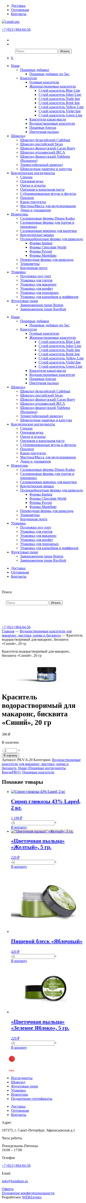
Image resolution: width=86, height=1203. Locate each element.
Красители (28, 78)
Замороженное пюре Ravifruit (43, 309)
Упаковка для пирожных (39, 293)
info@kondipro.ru (15, 1181)
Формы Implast (40, 243)
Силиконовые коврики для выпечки (48, 231)
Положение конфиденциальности (28, 1193)
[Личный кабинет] (14, 40)
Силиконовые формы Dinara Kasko (47, 218)
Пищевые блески (42, 128)
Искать (65, 51)
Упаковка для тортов (36, 280)
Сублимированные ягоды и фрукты (48, 194)
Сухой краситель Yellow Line (61, 107)
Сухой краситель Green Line (60, 115)
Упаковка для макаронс (38, 284)
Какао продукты (33, 202)
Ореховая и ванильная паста (42, 189)
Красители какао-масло (47, 119)
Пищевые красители (38, 772)
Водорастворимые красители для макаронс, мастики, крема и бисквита (37, 633)
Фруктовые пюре (24, 301)
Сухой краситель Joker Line (60, 95)
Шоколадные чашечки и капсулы (46, 169)
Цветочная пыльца (44, 132)
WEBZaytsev (32, 1197)
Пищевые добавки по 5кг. (49, 74)
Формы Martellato (42, 255)
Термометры (30, 264)
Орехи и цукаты (33, 185)
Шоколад (18, 136)
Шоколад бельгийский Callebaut (45, 140)
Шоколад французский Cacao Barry (47, 148)
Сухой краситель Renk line (59, 103)
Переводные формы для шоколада (46, 260)
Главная (8, 631)
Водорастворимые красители (52, 123)
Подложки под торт (35, 276)
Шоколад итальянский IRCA (42, 152)
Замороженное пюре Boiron (41, 305)
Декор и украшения (35, 210)
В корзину (10, 755)
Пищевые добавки (34, 70)
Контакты (18, 14)
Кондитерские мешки (37, 235)
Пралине (27, 198)
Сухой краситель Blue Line (59, 90)
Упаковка (18, 272)
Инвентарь (19, 214)
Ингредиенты (22, 1078)
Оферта (8, 1189)
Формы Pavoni (40, 251)
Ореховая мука (31, 181)
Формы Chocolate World (47, 247)
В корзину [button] (19, 827)
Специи (26, 177)
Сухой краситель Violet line (60, 111)
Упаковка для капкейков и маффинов (49, 297)
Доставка (18, 6)
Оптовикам (20, 10)
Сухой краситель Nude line (59, 99)
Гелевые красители (44, 82)
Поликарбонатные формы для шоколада (51, 239)
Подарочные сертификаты (31, 1099)
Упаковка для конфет (36, 288)
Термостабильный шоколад (41, 165)
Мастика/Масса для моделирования (48, 206)
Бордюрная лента (33, 268)
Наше (15, 66)
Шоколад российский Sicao (41, 144)
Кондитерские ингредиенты (33, 173)
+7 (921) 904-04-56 (16, 29)
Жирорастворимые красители (52, 86)
